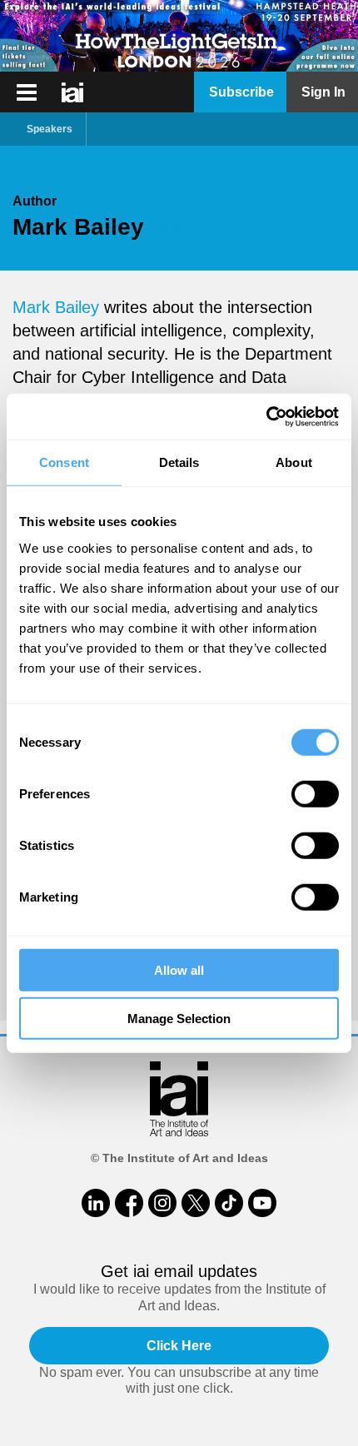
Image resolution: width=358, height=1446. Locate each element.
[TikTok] (229, 1203)
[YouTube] (262, 1203)
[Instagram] (162, 1203)
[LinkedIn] (96, 1203)
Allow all (179, 969)
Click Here (179, 1346)
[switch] (315, 793)
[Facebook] (129, 1203)
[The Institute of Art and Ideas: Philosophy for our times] (26, 92)
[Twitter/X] (195, 1203)
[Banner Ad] (179, 36)
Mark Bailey (55, 307)
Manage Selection (179, 1018)
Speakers (49, 129)
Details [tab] (179, 462)
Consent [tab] (64, 462)
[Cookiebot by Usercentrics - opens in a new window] (266, 416)
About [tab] (294, 462)
